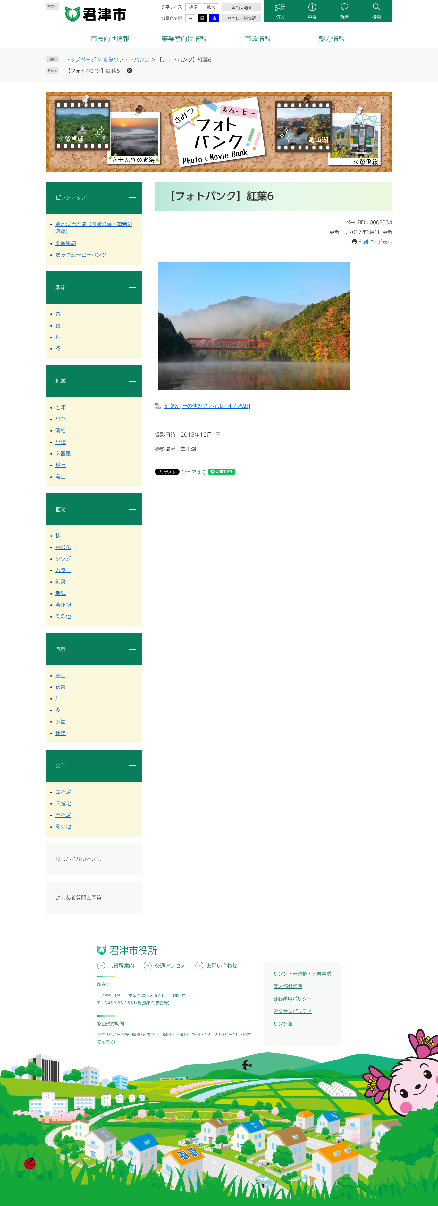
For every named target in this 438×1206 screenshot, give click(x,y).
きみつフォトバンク (126, 59)
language (241, 7)
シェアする (194, 472)
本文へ (52, 6)
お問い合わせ (221, 965)
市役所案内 (121, 965)
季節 (60, 287)
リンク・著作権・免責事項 (302, 973)
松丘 (60, 465)
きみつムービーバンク (81, 254)
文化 (60, 765)
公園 (60, 721)
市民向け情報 (110, 38)
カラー (63, 570)
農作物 (63, 604)
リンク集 (283, 1023)
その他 (63, 616)
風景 (60, 649)
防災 (279, 17)
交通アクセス (170, 965)
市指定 (63, 815)
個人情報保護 (288, 986)
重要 (312, 17)
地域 (60, 381)
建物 (60, 733)
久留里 (63, 453)
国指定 (63, 791)
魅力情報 (332, 38)
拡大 (211, 7)
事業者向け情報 (184, 38)
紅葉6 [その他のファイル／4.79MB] (207, 406)
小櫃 (60, 442)
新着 (344, 17)
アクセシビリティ (293, 1011)
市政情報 (258, 38)
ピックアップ (70, 197)
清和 (60, 430)
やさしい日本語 (241, 18)
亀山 (60, 476)
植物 (60, 509)
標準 (193, 7)
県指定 (63, 803)
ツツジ (63, 558)
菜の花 (63, 547)
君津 (60, 407)
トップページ (80, 59)
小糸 (60, 418)
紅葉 (60, 581)
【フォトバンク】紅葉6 (92, 70)
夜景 (60, 686)
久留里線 (65, 243)
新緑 (60, 593)
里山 (60, 675)
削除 (129, 70)
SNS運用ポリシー (293, 998)
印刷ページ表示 (375, 241)
